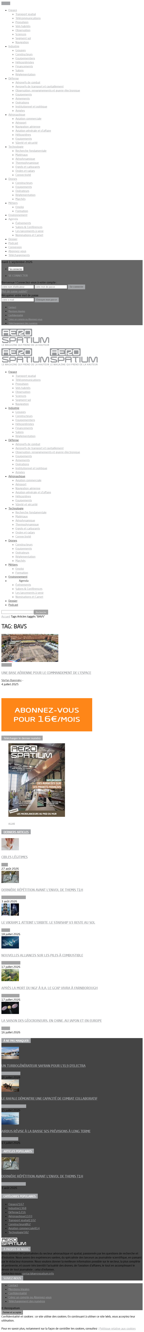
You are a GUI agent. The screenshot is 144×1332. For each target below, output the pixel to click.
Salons (19, 70)
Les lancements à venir (29, 231)
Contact (12, 307)
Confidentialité (15, 315)
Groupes (20, 50)
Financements (24, 66)
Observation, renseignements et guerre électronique (47, 90)
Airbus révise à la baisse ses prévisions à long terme (45, 1131)
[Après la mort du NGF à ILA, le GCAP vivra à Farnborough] (10, 980)
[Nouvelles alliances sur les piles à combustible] (10, 947)
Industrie (13, 46)
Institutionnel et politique (31, 106)
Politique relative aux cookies (117, 1328)
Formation (21, 211)
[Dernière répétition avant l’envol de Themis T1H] (10, 882)
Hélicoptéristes (24, 62)
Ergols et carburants (27, 167)
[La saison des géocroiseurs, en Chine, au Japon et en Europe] (10, 1013)
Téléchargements (19, 255)
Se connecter (15, 269)
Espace (12, 10)
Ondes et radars (25, 171)
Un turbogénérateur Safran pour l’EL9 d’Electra (43, 1066)
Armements (22, 98)
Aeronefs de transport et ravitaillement (39, 86)
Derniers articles (16, 832)
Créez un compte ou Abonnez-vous (25, 319)
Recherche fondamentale (31, 150)
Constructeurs (23, 54)
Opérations (22, 102)
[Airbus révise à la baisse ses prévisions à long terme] (10, 1123)
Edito (4, 864)
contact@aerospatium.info (38, 1273)
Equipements (23, 94)
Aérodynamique (25, 158)
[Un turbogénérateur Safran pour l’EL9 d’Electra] (10, 1058)
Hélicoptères (23, 134)
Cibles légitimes (14, 857)
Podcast (13, 243)
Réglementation (25, 74)
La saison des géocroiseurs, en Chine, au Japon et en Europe (51, 1021)
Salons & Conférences (28, 227)
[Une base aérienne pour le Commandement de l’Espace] (29, 661)
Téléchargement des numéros (22, 323)
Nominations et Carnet (29, 235)
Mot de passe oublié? (14, 291)
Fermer (5, 3)
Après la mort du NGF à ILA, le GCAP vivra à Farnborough (49, 988)
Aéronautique (16, 114)
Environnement (17, 215)
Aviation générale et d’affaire (33, 130)
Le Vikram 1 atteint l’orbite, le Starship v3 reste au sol (48, 922)
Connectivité (23, 175)
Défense (13, 78)
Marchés (20, 199)
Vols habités (22, 26)
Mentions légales (16, 311)
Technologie (16, 146)
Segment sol (23, 38)
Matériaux (21, 154)
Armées (20, 110)
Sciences (20, 34)
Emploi (19, 207)
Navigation (22, 42)
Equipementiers (25, 58)
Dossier (12, 239)
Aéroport (20, 122)
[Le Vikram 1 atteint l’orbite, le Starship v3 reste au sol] (10, 914)
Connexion (15, 247)
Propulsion (21, 22)
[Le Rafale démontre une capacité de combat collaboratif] (10, 1090)
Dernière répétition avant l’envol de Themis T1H (42, 890)
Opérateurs (22, 191)
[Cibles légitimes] (10, 849)
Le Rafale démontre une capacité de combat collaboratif (49, 1098)
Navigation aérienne (27, 126)
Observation (22, 30)
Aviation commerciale (28, 118)
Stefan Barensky (11, 680)
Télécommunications (28, 18)
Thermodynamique (27, 163)
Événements (23, 223)
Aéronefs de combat (27, 82)
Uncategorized (10, 995)
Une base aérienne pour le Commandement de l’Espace (46, 673)
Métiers (13, 203)
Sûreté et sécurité (26, 142)
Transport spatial (25, 14)
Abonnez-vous (17, 251)
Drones (12, 179)
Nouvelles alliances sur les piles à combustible (42, 955)
